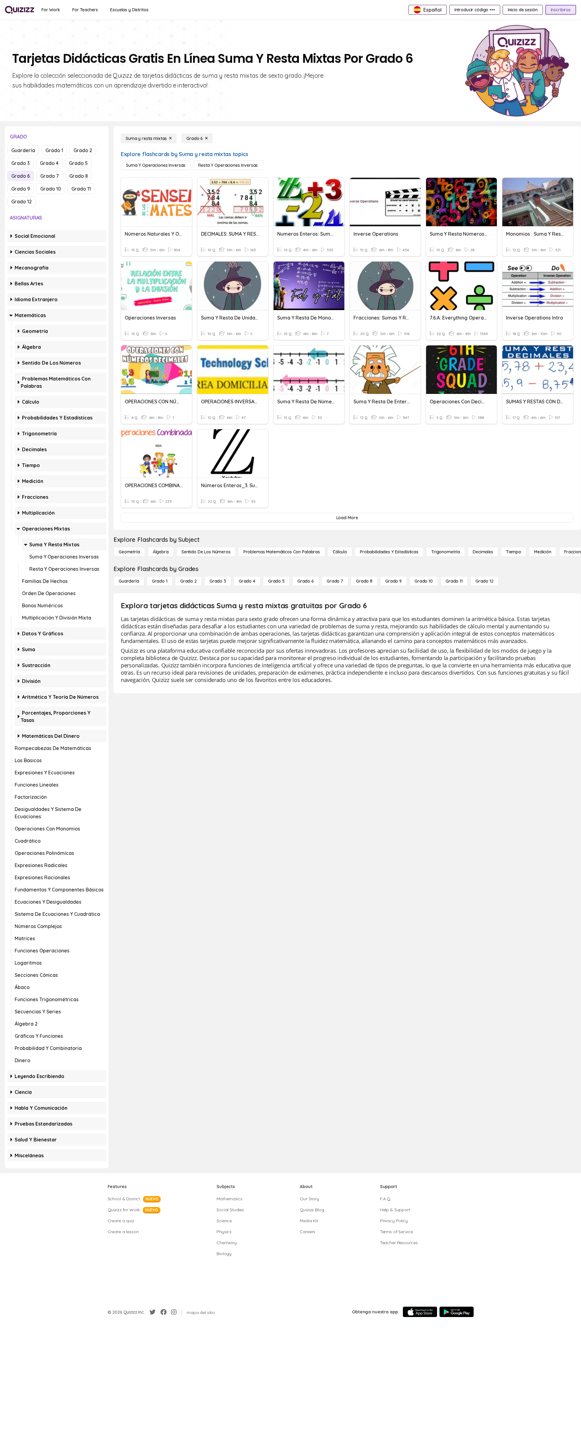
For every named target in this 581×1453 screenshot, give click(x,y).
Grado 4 (49, 163)
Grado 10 (50, 189)
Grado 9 (20, 189)
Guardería (23, 150)
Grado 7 (49, 176)
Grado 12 (21, 201)
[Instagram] (174, 1312)
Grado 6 (20, 176)
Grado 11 (81, 189)
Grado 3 (20, 163)
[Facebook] (163, 1312)
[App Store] (420, 1312)
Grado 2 (83, 150)
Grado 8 (78, 176)
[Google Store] (456, 1312)
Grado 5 (78, 163)
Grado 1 (54, 150)
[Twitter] (152, 1312)
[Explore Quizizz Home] (19, 10)
